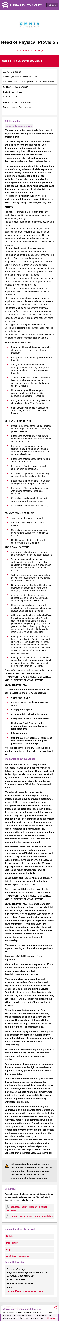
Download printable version (19, 126)
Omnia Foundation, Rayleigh (29, 50)
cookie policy (49, 1318)
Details (9, 1236)
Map (8, 1249)
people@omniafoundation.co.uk (25, 1291)
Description (12, 1243)
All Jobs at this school (17, 1256)
